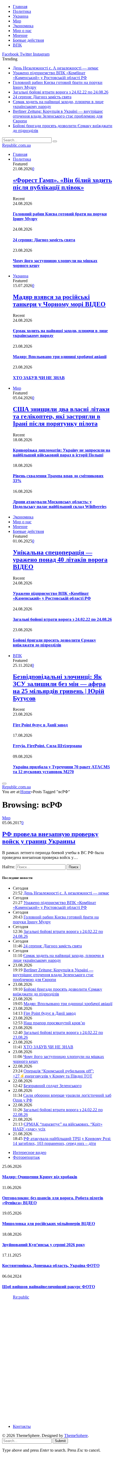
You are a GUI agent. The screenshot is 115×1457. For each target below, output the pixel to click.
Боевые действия (28, 40)
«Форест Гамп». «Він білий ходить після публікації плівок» (62, 184)
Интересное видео (29, 1152)
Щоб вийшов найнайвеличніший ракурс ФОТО (48, 1286)
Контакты (22, 1426)
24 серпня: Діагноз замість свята (42, 97)
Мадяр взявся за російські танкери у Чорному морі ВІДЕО (59, 300)
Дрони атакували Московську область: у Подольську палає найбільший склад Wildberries (59, 504)
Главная (20, 6)
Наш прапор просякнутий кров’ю (54, 1023)
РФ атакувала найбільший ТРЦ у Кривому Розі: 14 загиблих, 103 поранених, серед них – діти (62, 1141)
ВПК (17, 45)
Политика (22, 11)
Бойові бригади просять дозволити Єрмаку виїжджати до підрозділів (54, 642)
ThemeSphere (76, 1435)
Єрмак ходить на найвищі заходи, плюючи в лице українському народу (58, 958)
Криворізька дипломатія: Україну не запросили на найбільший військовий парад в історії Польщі (61, 452)
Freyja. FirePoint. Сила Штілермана (47, 745)
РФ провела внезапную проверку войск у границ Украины (50, 838)
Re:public (21, 1297)
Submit (60, 1441)
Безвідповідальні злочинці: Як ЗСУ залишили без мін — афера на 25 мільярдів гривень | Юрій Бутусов (59, 687)
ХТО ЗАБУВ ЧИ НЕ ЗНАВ (39, 377)
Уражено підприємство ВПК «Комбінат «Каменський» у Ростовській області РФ (50, 75)
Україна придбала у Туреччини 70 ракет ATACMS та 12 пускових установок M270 (61, 769)
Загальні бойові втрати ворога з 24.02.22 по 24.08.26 (60, 92)
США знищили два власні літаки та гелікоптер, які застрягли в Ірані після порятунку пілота (61, 416)
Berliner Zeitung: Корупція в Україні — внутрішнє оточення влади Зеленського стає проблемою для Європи (58, 116)
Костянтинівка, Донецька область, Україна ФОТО (50, 1265)
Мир (17, 21)
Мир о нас (22, 30)
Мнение (20, 35)
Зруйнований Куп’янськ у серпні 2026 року (43, 1244)
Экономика (23, 26)
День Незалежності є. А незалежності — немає (55, 68)
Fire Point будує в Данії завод (40, 725)
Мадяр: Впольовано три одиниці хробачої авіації (59, 356)
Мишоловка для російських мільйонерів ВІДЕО (48, 1223)
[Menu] (4, 783)
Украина (20, 16)
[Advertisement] (57, 1361)
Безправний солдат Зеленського (53, 1085)
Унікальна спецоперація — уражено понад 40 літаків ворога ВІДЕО (60, 559)
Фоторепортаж (26, 1157)
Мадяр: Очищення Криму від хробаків (39, 1177)
